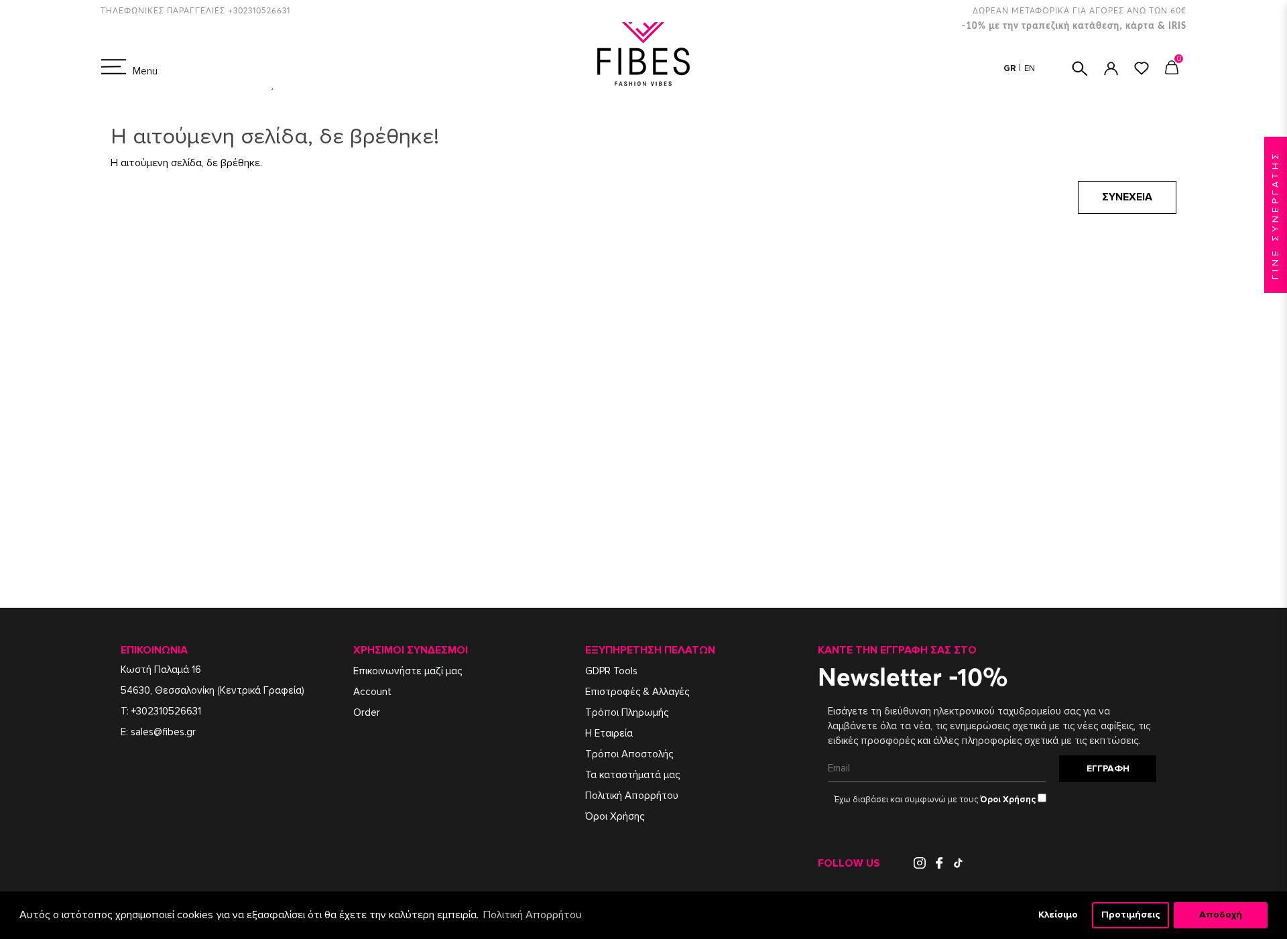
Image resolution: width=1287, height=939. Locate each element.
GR (1010, 68)
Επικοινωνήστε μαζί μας (407, 671)
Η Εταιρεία (609, 733)
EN (1029, 68)
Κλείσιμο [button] (1058, 914)
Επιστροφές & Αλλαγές (637, 692)
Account (372, 692)
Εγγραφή (1108, 768)
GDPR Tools (611, 671)
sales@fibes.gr (163, 732)
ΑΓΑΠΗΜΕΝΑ (1141, 68)
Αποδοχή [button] (1220, 914)
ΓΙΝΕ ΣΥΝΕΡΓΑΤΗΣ (1275, 214)
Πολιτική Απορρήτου (631, 796)
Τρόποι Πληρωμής (626, 712)
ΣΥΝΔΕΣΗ (1111, 69)
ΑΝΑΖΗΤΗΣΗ (1080, 68)
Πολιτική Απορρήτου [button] (532, 915)
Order (366, 712)
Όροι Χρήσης (614, 816)
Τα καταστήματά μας (632, 775)
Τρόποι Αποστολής (629, 754)
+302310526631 (166, 711)
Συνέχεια (1127, 197)
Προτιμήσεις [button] (1130, 914)
